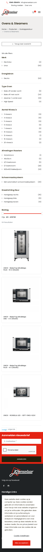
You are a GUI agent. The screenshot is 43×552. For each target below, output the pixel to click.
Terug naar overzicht (23, 44)
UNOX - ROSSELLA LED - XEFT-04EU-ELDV (19, 415)
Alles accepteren (21, 543)
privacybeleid (28, 524)
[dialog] (21, 521)
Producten (13, 29)
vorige (4, 430)
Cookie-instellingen (21, 536)
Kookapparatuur (26, 29)
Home (4, 29)
